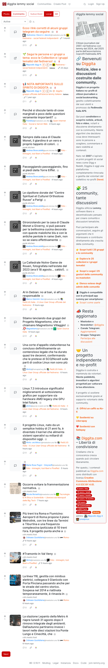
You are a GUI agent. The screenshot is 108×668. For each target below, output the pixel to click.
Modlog (96, 512)
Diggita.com (92, 438)
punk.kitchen (29, 147)
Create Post (60, 4)
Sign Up (100, 4)
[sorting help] (30, 21)
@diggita (99, 324)
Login (91, 4)
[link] (31, 45)
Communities (44, 4)
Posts (6, 14)
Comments (18, 14)
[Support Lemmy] (69, 4)
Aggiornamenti (88, 331)
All (56, 14)
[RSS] (34, 21)
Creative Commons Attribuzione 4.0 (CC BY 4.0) (89, 481)
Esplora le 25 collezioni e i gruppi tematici (86, 262)
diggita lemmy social (20, 4)
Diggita (88, 63)
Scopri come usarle (90, 302)
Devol (100, 179)
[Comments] (15, 32)
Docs (75, 663)
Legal (55, 663)
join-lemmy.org (97, 663)
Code (83, 663)
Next (6, 654)
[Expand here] (15, 141)
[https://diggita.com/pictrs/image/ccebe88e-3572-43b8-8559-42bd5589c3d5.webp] (15, 58)
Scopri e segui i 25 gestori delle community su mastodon (89, 274)
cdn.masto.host (30, 491)
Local (49, 14)
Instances (66, 663)
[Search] (84, 4)
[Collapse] (78, 18)
